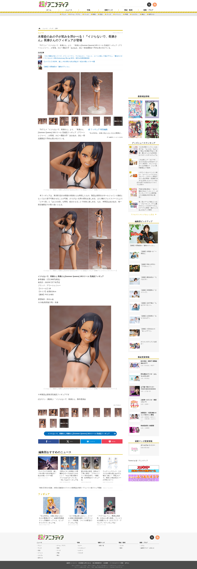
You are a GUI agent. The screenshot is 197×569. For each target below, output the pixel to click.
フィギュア (44, 494)
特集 (88, 10)
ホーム (48, 10)
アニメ (64, 14)
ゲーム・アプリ (75, 14)
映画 (94, 14)
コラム (142, 545)
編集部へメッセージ (72, 563)
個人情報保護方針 (97, 563)
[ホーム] (39, 28)
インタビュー (82, 548)
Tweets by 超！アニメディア (138, 460)
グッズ (109, 14)
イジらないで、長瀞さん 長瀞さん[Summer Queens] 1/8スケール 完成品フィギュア (79, 433)
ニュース (69, 10)
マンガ (86, 14)
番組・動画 (128, 10)
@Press (127, 563)
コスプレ (135, 14)
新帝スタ (151, 14)
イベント (118, 14)
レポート (80, 550)
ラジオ (122, 545)
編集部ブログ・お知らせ (147, 548)
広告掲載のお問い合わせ (84, 563)
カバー (80, 545)
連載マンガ (108, 10)
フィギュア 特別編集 (99, 129)
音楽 (101, 14)
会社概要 (105, 563)
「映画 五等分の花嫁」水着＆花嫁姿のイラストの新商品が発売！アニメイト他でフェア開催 (75, 488)
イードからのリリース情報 (116, 563)
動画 (121, 548)
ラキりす (80, 553)
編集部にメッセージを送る (116, 137)
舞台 (143, 14)
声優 (126, 14)
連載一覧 (101, 545)
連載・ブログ (148, 10)
